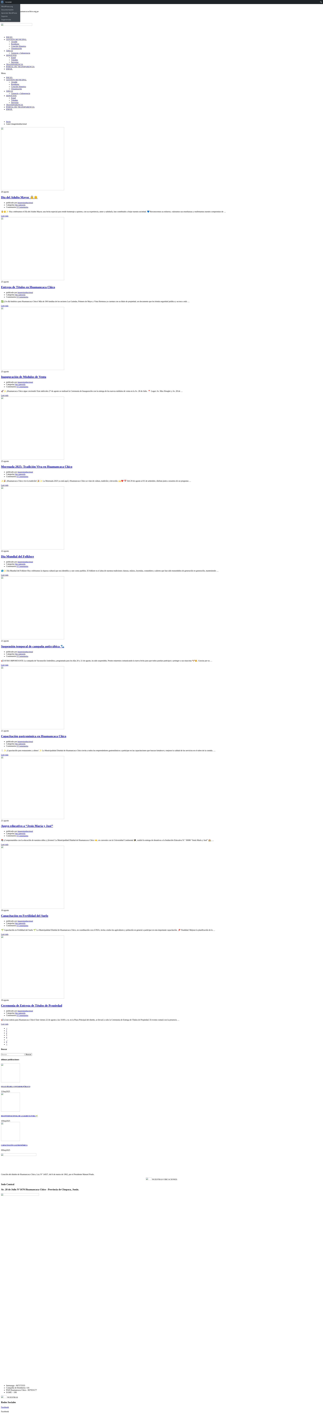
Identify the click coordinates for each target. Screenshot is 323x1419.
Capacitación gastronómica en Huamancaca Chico (33, 736)
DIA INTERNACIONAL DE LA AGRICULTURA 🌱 (19, 1116)
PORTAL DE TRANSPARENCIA (20, 67)
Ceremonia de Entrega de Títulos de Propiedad (31, 1005)
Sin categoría (20, 205)
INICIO (9, 37)
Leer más (4, 216)
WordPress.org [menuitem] (7, 6)
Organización (16, 48)
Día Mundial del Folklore (17, 556)
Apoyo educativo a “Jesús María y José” (27, 826)
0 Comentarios (22, 207)
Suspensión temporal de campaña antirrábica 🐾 (32, 646)
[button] (161, 73)
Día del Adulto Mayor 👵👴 (19, 197)
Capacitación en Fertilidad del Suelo (24, 915)
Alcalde (14, 42)
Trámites (14, 60)
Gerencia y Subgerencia (20, 53)
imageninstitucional (25, 203)
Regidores (15, 44)
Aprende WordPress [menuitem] (9, 13)
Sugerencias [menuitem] (6, 20)
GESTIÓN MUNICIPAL (16, 39)
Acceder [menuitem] (8, 2)
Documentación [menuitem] (7, 10)
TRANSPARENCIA (14, 64)
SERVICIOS (11, 55)
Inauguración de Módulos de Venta (23, 376)
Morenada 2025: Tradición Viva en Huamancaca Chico (36, 466)
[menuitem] (2, 2)
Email (13, 58)
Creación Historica (18, 46)
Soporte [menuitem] (4, 16)
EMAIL (9, 69)
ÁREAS (9, 51)
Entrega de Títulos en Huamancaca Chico (28, 287)
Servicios (14, 62)
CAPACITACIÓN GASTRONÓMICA (14, 1145)
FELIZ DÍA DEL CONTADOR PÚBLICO (15, 1086)
